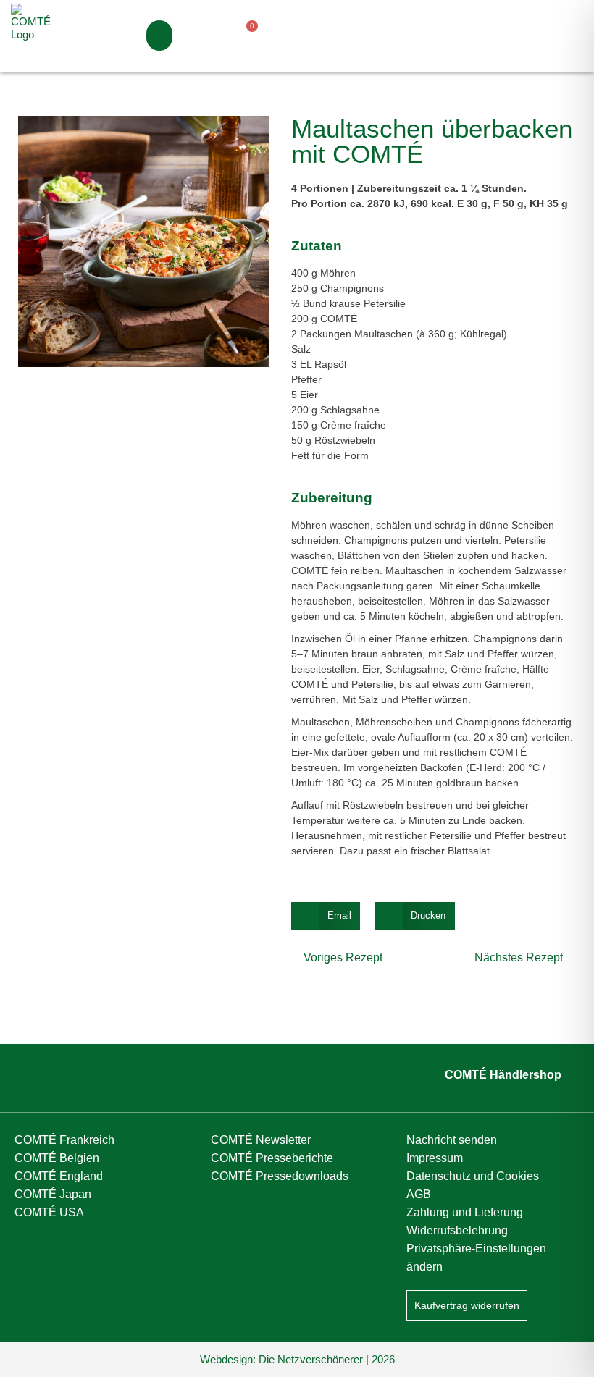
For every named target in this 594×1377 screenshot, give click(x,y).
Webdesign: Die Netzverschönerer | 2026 (297, 1359)
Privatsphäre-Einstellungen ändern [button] (476, 1257)
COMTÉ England (58, 1176)
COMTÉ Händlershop (503, 1075)
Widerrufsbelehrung (457, 1230)
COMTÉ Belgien (56, 1158)
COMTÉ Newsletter (261, 1140)
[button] (159, 35)
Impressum (434, 1158)
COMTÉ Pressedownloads (279, 1176)
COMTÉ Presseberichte (272, 1158)
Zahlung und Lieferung (464, 1212)
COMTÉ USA (49, 1212)
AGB (418, 1194)
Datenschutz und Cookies (472, 1176)
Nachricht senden (451, 1140)
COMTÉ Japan (52, 1194)
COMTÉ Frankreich (64, 1140)
